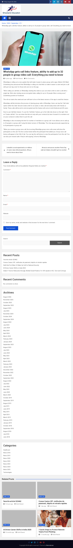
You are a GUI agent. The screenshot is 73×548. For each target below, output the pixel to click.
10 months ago (9, 532)
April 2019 (6, 414)
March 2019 (7, 417)
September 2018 (8, 428)
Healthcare (6, 450)
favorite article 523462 (10, 259)
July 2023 (6, 350)
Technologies (7, 472)
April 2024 (6, 333)
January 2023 (7, 367)
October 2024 (7, 316)
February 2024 (7, 339)
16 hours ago (9, 504)
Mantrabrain (50, 545)
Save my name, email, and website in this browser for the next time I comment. (30, 222)
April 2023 (6, 358)
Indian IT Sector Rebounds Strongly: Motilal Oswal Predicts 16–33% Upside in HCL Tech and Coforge (34, 271)
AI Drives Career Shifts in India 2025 (14, 268)
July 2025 (6, 311)
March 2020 (7, 395)
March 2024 (7, 336)
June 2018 (6, 437)
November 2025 (8, 300)
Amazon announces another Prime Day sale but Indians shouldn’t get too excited (53, 149)
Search (5, 239)
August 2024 (7, 322)
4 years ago (8, 78)
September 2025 (8, 305)
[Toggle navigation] (9, 18)
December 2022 (8, 370)
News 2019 (6, 455)
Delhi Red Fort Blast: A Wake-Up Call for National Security (21, 265)
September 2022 (8, 378)
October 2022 (7, 375)
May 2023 (6, 356)
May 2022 (6, 389)
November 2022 (8, 372)
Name (5, 195)
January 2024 (7, 342)
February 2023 (7, 364)
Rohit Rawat (19, 78)
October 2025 (7, 302)
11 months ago (44, 534)
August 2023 (7, 347)
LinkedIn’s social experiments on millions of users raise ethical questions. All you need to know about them (19, 150)
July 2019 (6, 406)
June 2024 (6, 328)
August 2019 (7, 403)
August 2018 (7, 431)
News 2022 (6, 68)
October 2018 (7, 426)
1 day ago (43, 506)
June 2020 (6, 392)
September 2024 (8, 319)
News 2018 (6, 453)
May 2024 (6, 330)
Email (5, 204)
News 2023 (6, 464)
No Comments (30, 78)
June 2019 (6, 409)
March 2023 (7, 361)
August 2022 (7, 381)
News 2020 (6, 458)
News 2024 (6, 467)
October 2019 (7, 398)
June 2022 (6, 386)
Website (5, 213)
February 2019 (7, 420)
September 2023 (8, 344)
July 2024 (6, 325)
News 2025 (6, 469)
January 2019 (7, 423)
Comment (7, 170)
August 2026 (7, 297)
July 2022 (6, 384)
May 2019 (6, 412)
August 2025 (7, 308)
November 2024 (8, 314)
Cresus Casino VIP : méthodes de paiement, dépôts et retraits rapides (25, 262)
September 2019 (8, 400)
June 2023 (6, 353)
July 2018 (6, 434)
